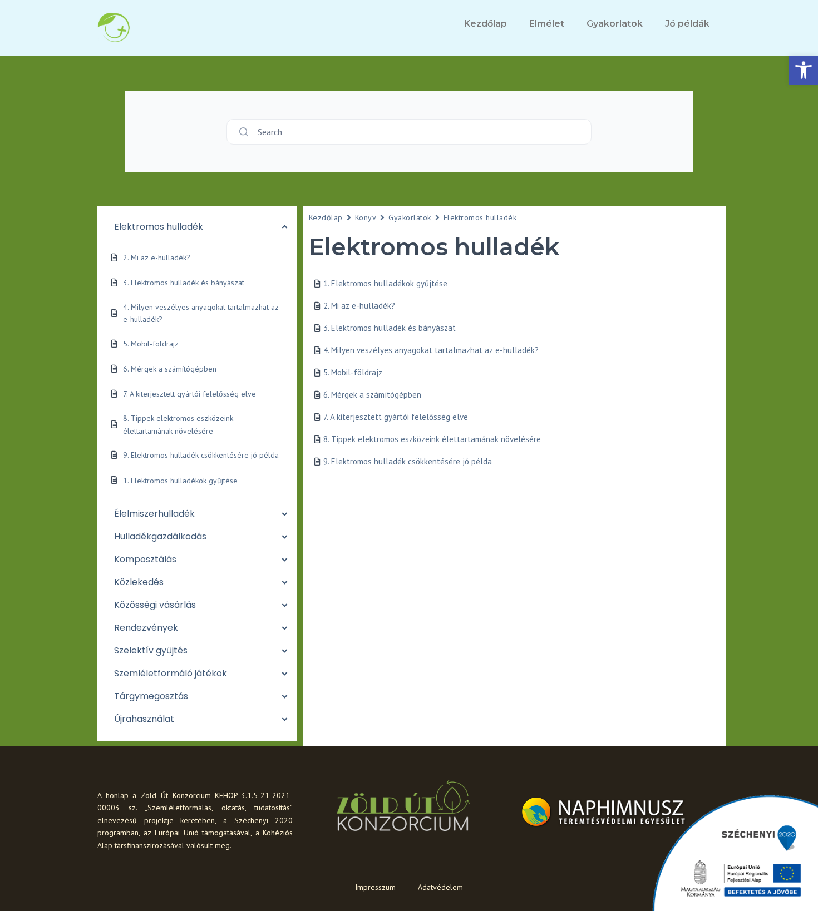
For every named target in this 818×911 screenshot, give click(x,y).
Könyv (365, 217)
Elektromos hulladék (480, 217)
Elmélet (546, 23)
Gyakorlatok (615, 23)
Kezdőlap (485, 23)
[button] (803, 70)
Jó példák (687, 23)
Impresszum (375, 887)
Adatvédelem (440, 887)
